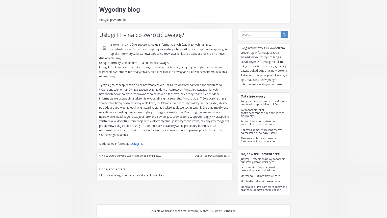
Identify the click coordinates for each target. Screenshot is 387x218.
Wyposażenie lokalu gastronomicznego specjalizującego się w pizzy (262, 113)
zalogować (120, 175)
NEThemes (229, 211)
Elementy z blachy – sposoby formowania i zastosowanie (258, 139)
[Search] (284, 34)
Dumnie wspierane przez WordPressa (174, 211)
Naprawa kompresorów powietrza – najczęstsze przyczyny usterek (263, 131)
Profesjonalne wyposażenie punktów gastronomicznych (263, 160)
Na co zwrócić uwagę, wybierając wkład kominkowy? (131, 155)
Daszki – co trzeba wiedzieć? (211, 155)
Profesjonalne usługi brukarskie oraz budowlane (260, 169)
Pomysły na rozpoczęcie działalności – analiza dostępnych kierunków (264, 103)
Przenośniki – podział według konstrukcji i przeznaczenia (258, 122)
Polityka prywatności (112, 20)
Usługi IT (136, 144)
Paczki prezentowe (269, 181)
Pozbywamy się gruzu (268, 176)
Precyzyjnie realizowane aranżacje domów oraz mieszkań (264, 188)
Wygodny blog (119, 9)
